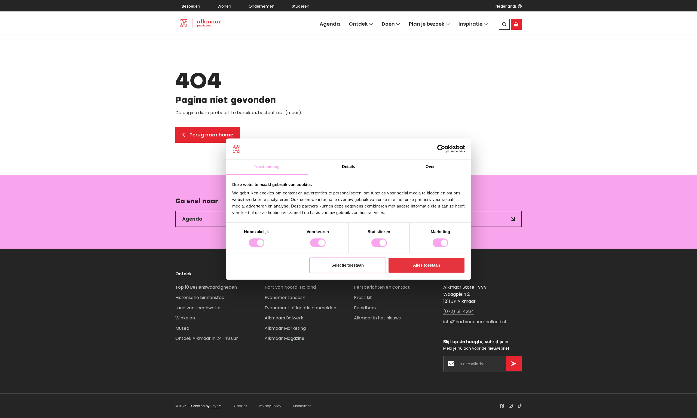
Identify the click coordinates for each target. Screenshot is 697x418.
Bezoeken (191, 6)
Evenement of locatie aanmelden (300, 308)
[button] (509, 6)
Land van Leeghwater (198, 308)
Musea (182, 328)
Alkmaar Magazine (284, 338)
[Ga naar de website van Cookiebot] (441, 149)
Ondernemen (261, 6)
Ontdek (358, 23)
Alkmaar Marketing (285, 328)
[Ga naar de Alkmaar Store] (516, 24)
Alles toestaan (426, 265)
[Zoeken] (504, 24)
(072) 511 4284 (458, 311)
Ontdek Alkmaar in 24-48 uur (206, 338)
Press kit (363, 297)
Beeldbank (365, 308)
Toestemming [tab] (267, 166)
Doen (388, 23)
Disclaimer (302, 406)
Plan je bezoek (426, 23)
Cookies (240, 406)
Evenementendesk (285, 297)
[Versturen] (513, 363)
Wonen (224, 6)
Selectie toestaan (347, 265)
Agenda (330, 23)
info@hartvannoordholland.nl (474, 322)
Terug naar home (211, 134)
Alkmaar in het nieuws (377, 318)
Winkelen (185, 318)
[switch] (318, 242)
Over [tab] (430, 166)
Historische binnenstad (199, 297)
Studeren (300, 6)
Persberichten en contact (382, 287)
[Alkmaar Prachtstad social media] (502, 405)
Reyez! (215, 406)
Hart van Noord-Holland (290, 287)
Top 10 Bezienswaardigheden (206, 287)
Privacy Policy (270, 406)
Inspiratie (470, 23)
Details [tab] (348, 166)
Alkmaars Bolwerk (284, 318)
